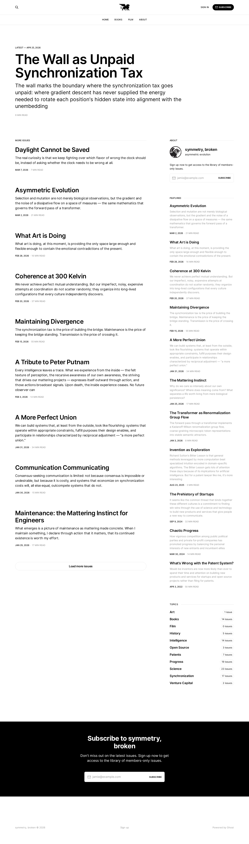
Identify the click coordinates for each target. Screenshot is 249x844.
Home (105, 19)
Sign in (205, 7)
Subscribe (225, 7)
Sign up (124, 827)
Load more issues (81, 566)
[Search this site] (17, 7)
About (143, 19)
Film (130, 19)
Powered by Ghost (223, 827)
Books (118, 19)
